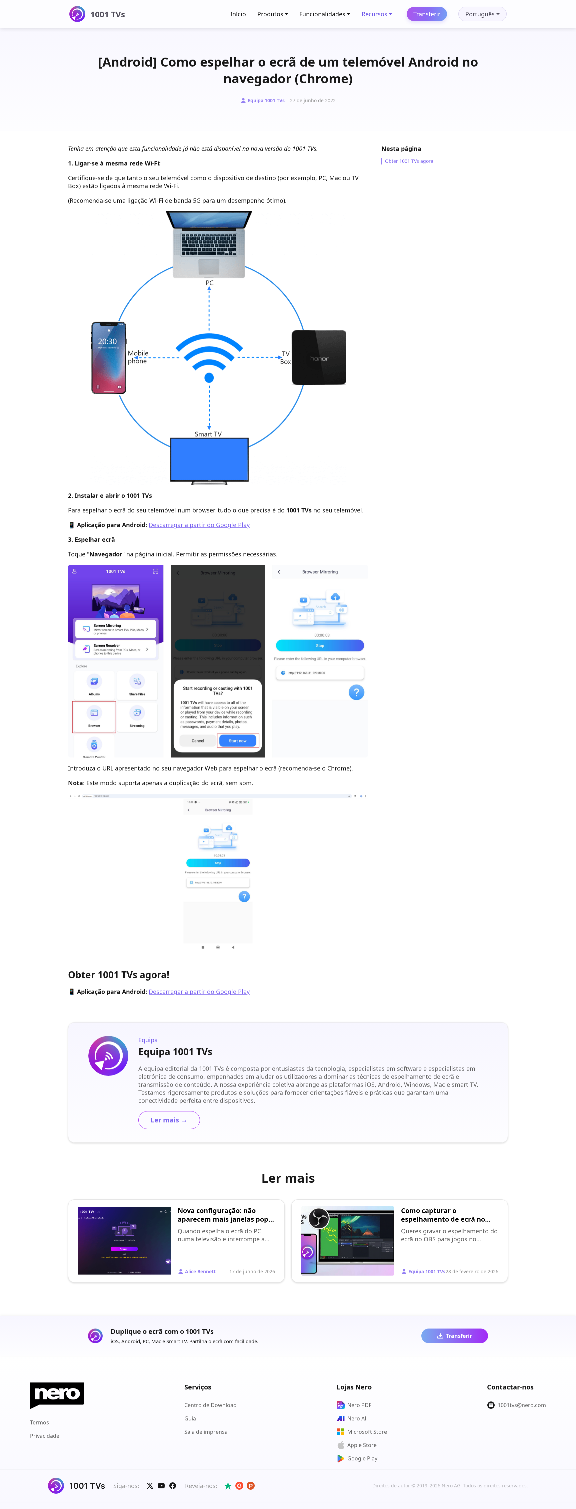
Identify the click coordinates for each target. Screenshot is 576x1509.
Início (238, 14)
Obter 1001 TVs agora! (410, 161)
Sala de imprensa (206, 1431)
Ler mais (169, 1119)
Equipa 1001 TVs (266, 100)
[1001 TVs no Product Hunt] (251, 1486)
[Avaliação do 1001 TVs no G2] (239, 1486)
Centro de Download (210, 1405)
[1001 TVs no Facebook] (173, 1486)
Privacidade (44, 1435)
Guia (190, 1418)
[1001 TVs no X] (150, 1486)
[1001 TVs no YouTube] (161, 1486)
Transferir (426, 14)
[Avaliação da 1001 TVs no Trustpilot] (228, 1486)
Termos (39, 1422)
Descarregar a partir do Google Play (199, 525)
